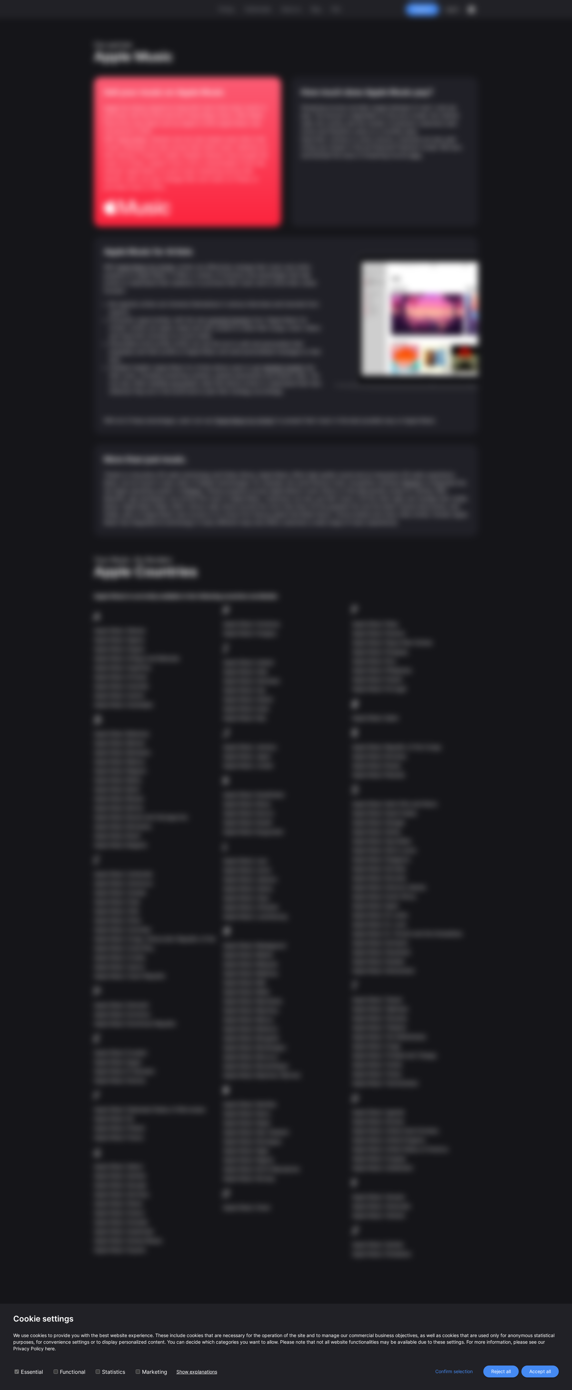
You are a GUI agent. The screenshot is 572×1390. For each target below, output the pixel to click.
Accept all (540, 1371)
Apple (111, 107)
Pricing (226, 9)
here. (416, 155)
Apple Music (132, 139)
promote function (229, 320)
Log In (452, 9)
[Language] (471, 9)
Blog (316, 9)
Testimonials (257, 9)
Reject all (501, 1371)
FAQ (335, 9)
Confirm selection (454, 1371)
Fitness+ (193, 490)
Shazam (412, 482)
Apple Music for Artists (146, 267)
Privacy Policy (28, 1348)
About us (291, 9)
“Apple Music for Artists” (244, 420)
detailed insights (283, 367)
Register (422, 9)
